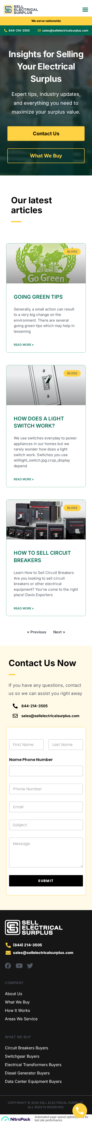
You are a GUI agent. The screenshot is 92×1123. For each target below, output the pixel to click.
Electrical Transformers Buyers (33, 1064)
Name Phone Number (31, 759)
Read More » (24, 344)
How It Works (17, 1010)
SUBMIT (46, 880)
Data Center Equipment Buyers (33, 1081)
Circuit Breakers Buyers (26, 1047)
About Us (13, 993)
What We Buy (17, 1002)
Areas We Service (21, 1018)
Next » (59, 632)
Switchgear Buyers (22, 1056)
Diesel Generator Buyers (27, 1073)
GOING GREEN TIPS (38, 297)
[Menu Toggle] (85, 9)
